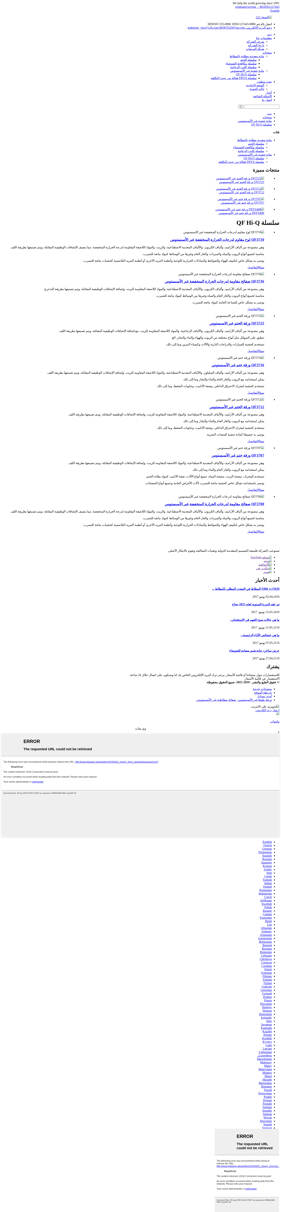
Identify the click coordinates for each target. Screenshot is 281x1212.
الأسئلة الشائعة (262, 96)
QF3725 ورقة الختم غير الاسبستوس (241, 182)
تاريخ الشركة (256, 45)
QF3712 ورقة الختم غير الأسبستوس (241, 192)
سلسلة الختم (248, 59)
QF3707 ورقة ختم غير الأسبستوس (242, 202)
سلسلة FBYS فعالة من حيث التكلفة (234, 78)
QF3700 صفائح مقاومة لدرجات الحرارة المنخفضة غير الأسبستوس (214, 504)
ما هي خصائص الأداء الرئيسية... (260, 635)
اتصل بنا (267, 99)
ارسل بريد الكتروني (267, 710)
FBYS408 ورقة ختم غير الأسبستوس (241, 213)
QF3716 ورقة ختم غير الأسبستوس (238, 365)
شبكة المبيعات (255, 49)
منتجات (267, 52)
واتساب (274, 721)
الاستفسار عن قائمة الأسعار (262, 678)
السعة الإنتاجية (255, 85)
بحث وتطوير (264, 81)
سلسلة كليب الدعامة (243, 67)
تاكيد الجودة (257, 89)
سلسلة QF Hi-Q (246, 74)
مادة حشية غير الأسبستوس (247, 70)
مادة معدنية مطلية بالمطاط (247, 56)
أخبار (269, 92)
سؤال (261, 267)
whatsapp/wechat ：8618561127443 (257, 6)
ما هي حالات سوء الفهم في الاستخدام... (254, 619)
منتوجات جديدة (262, 689)
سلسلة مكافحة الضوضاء (241, 63)
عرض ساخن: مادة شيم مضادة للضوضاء (254, 650)
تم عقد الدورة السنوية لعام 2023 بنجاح (255, 604)
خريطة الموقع (263, 692)
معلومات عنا (264, 38)
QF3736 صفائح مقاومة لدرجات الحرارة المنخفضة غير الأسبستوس (214, 281)
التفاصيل (252, 267)
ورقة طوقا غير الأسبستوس (255, 699)
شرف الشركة (255, 41)
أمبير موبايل (264, 696)
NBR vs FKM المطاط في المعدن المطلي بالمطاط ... (245, 588)
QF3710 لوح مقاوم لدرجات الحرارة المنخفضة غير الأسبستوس (217, 240)
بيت (269, 34)
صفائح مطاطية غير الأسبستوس (216, 699)
